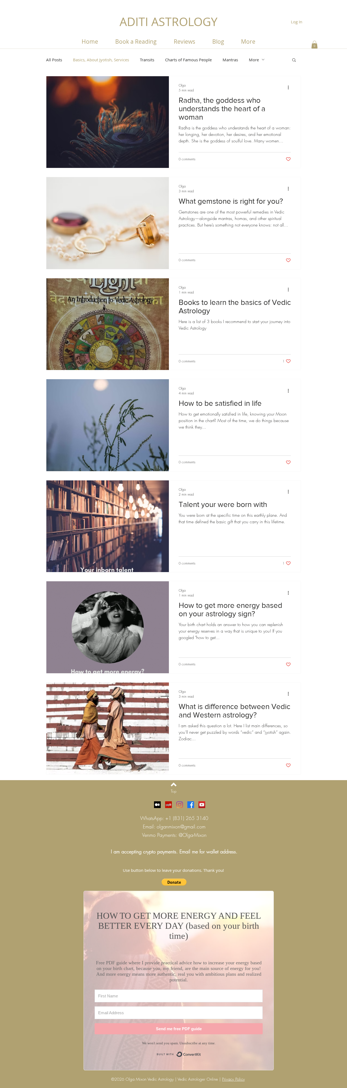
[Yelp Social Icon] (168, 804)
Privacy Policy (233, 1079)
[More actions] (290, 87)
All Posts (54, 59)
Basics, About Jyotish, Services (101, 59)
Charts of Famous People (188, 59)
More (254, 59)
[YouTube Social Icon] (201, 804)
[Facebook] (190, 804)
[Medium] (157, 804)
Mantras (230, 59)
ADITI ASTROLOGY (168, 21)
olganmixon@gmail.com (181, 826)
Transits (147, 59)
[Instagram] (179, 804)
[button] (248, 41)
